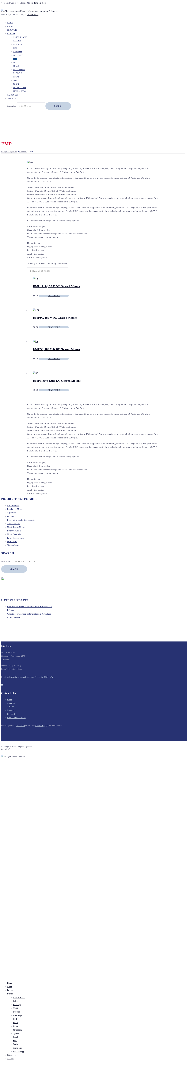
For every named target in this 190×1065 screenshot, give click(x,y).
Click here (20, 725)
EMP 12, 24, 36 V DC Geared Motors (56, 286)
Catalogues (11, 710)
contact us (39, 725)
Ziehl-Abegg (18, 1051)
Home (9, 699)
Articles (10, 707)
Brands (11, 34)
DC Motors (11, 516)
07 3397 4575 (32, 14)
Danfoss (17, 52)
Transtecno (19, 88)
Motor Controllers (14, 534)
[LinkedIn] (2, 685)
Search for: (6, 561)
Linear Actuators (14, 531)
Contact (11, 98)
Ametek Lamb (20, 37)
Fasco (16, 62)
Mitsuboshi (19, 70)
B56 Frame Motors (15, 509)
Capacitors (11, 513)
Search (14, 569)
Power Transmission (15, 538)
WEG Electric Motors (16, 717)
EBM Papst (18, 55)
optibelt (17, 73)
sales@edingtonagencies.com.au (20, 677)
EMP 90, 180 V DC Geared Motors (55, 317)
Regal (16, 77)
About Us (11, 703)
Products (10, 990)
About (9, 986)
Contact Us (11, 714)
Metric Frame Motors (16, 527)
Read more (54, 296)
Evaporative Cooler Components (20, 520)
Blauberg (18, 44)
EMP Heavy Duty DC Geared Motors (57, 380)
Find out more (40, 3)
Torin (16, 84)
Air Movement (13, 505)
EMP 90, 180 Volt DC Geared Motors (56, 349)
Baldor (17, 41)
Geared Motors (13, 523)
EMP (15, 59)
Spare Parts (12, 541)
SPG (15, 80)
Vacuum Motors (13, 545)
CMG (15, 48)
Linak (16, 66)
